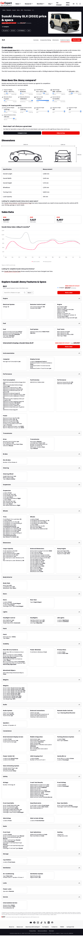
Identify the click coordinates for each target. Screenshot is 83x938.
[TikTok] (41, 923)
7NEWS (62, 926)
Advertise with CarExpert (33, 926)
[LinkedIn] (49, 923)
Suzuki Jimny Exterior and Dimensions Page (18, 203)
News (17, 4)
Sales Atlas (68, 4)
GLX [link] (33, 10)
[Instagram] (38, 923)
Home (4, 10)
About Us (11, 926)
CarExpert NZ (70, 926)
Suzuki (14, 10)
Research (28, 4)
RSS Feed (51, 930)
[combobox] (13, 293)
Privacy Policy (32, 930)
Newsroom (20, 926)
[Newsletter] (73, 3)
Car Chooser (59, 4)
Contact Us (54, 926)
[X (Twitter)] (45, 923)
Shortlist (40, 4)
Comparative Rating (45, 40)
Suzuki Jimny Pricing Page (12, 271)
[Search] (76, 3)
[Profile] (80, 3)
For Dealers (45, 926)
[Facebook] (34, 923)
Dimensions (56, 40)
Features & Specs (65, 40)
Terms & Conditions (42, 930)
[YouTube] (31, 923)
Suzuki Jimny (12, 50)
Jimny (18, 10)
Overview (36, 40)
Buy (49, 4)
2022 (22, 10)
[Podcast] (52, 923)
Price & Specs (27, 10)
